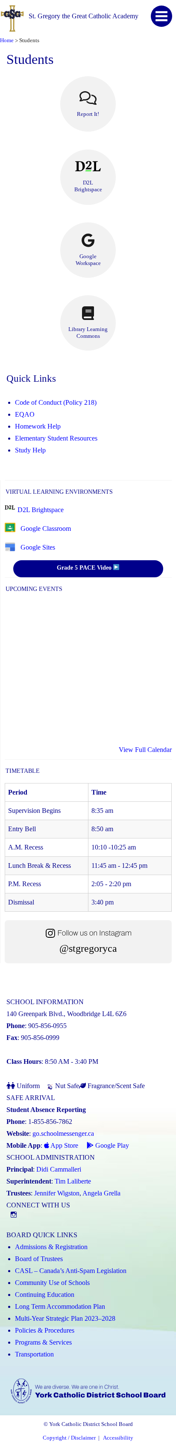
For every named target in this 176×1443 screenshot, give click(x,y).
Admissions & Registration (51, 1246)
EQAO (25, 414)
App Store (63, 1145)
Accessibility (118, 1438)
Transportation (34, 1354)
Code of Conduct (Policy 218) (56, 402)
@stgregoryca (88, 948)
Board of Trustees (39, 1258)
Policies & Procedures (44, 1330)
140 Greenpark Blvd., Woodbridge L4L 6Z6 (66, 1013)
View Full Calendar (145, 749)
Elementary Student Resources (56, 438)
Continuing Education (44, 1294)
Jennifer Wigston (56, 1193)
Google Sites (38, 547)
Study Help (30, 450)
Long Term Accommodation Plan (60, 1306)
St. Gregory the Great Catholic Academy (83, 16)
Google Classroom (46, 528)
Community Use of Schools (52, 1282)
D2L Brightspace (41, 509)
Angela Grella (101, 1193)
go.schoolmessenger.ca (63, 1133)
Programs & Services (43, 1342)
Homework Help (38, 426)
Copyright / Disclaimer (69, 1438)
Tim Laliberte (73, 1181)
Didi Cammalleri (58, 1169)
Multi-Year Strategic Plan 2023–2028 (65, 1318)
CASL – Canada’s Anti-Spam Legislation (70, 1270)
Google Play (111, 1145)
